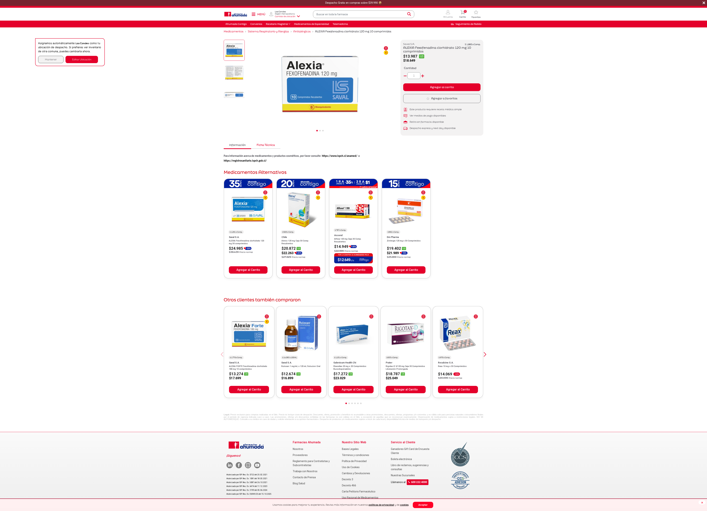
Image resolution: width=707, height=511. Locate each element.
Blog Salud (299, 483)
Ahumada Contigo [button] (236, 24)
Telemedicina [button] (340, 24)
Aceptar (423, 504)
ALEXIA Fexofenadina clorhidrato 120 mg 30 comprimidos (246, 242)
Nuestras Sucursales (403, 475)
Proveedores (300, 455)
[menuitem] (466, 24)
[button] (448, 14)
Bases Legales (350, 449)
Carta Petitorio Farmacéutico (358, 491)
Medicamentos (233, 31)
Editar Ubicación (81, 59)
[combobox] (363, 14)
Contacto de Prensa (304, 477)
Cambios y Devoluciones (356, 473)
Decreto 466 (349, 485)
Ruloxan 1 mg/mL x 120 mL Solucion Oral (300, 366)
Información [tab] (237, 145)
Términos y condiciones (355, 455)
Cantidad (410, 68)
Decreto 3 (347, 479)
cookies (404, 504)
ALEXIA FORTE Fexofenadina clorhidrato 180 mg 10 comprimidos (248, 367)
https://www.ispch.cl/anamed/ (339, 156)
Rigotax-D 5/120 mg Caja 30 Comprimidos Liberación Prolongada (405, 367)
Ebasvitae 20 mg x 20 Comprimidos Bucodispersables (349, 367)
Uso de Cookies (351, 467)
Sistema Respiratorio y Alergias (268, 31)
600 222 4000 (419, 482)
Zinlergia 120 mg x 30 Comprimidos (404, 241)
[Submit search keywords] (409, 14)
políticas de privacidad (381, 504)
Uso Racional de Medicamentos (360, 497)
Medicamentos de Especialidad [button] (311, 24)
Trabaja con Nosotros (305, 471)
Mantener (51, 59)
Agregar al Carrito (248, 270)
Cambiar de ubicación (285, 16)
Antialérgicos (302, 31)
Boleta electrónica (401, 459)
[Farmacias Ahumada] (236, 14)
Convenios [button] (256, 24)
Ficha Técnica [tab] (266, 145)
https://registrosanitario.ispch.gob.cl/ (245, 161)
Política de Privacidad (354, 461)
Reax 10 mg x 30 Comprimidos (452, 366)
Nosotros (298, 449)
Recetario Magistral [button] (277, 24)
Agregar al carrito (442, 87)
